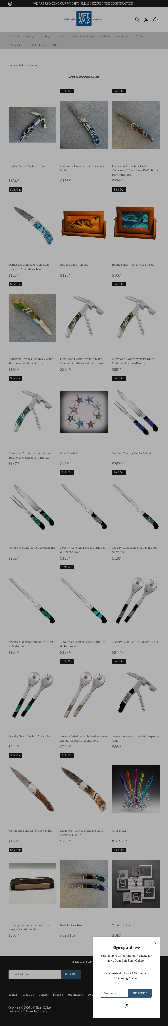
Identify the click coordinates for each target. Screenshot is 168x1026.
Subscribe (140, 993)
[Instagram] (126, 1006)
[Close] (154, 942)
